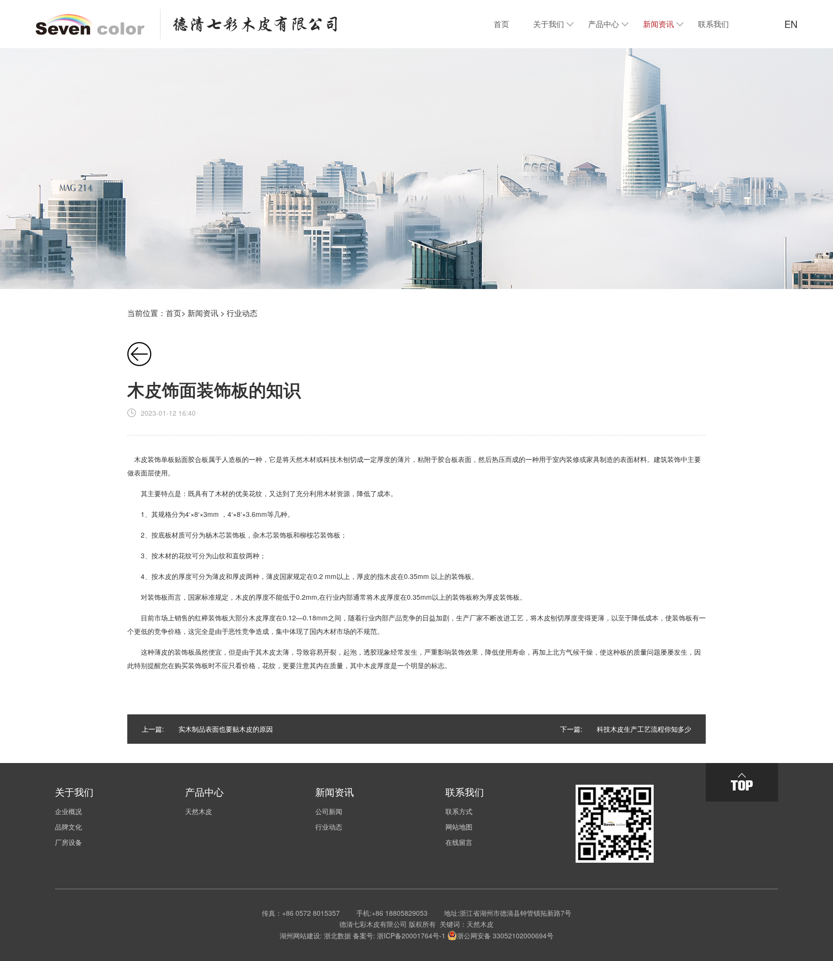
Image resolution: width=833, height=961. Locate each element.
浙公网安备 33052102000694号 (505, 935)
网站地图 (458, 826)
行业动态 (242, 312)
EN (790, 24)
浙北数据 (337, 935)
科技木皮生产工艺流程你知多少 (644, 729)
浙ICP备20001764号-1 (411, 935)
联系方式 (458, 811)
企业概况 (68, 811)
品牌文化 (68, 826)
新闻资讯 (203, 312)
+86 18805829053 (400, 913)
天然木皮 (198, 811)
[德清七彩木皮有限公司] (186, 24)
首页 (173, 312)
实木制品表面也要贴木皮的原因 (225, 729)
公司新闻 (328, 811)
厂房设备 (68, 842)
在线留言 (458, 842)
